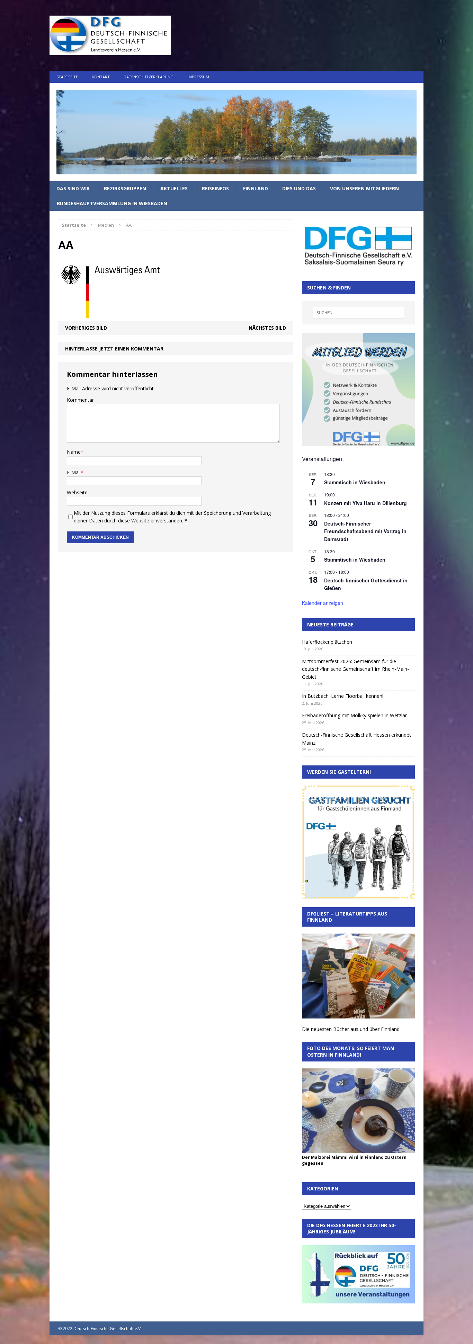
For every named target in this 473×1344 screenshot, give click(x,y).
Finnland (255, 188)
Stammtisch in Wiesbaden (354, 482)
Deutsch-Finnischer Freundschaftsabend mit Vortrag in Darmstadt (365, 531)
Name (74, 452)
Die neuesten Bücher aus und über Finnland (351, 1029)
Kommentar (80, 400)
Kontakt (101, 76)
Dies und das (299, 188)
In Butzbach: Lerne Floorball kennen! (342, 696)
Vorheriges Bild (86, 327)
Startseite (67, 76)
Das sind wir (73, 188)
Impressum (198, 76)
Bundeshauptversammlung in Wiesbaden (112, 203)
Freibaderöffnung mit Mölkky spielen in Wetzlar (354, 715)
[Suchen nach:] (358, 313)
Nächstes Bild (267, 327)
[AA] (110, 316)
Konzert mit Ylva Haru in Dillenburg (365, 503)
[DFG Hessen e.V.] (236, 132)
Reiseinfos (215, 188)
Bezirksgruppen (125, 188)
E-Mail (74, 472)
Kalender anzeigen (322, 602)
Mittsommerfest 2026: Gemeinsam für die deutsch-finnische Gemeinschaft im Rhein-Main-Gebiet (355, 669)
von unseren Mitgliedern (364, 188)
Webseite (77, 492)
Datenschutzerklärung (148, 76)
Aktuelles (174, 188)
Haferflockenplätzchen (327, 642)
